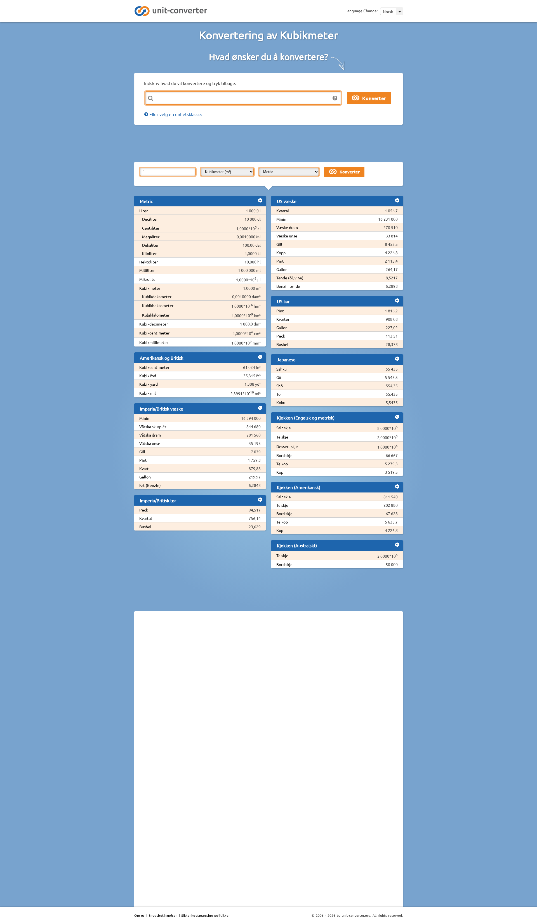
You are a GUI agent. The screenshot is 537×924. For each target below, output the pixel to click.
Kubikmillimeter (153, 342)
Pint (143, 460)
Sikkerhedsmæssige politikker (205, 915)
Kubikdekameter (156, 296)
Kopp (281, 252)
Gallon (282, 269)
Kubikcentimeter (154, 332)
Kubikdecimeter (153, 323)
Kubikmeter (149, 288)
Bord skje (284, 455)
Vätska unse (149, 443)
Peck (143, 509)
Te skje (282, 436)
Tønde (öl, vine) (289, 277)
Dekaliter (150, 244)
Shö (279, 385)
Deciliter (150, 218)
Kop (279, 472)
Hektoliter (148, 261)
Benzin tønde (288, 286)
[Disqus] (268, 692)
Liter (143, 210)
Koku (280, 402)
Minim (144, 418)
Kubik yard (148, 383)
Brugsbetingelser (163, 915)
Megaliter (150, 236)
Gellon (145, 476)
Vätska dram (150, 434)
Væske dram (287, 227)
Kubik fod (147, 375)
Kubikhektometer (157, 305)
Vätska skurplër (152, 426)
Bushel (145, 526)
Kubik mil (147, 392)
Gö (278, 377)
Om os (139, 915)
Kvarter (282, 319)
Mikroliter (148, 279)
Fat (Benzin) (150, 485)
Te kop (282, 463)
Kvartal (145, 518)
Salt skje (283, 427)
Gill (142, 451)
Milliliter (147, 270)
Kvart (144, 468)
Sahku (281, 368)
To (278, 394)
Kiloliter (149, 253)
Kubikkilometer (155, 314)
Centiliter (150, 227)
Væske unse (286, 235)
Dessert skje (287, 446)
